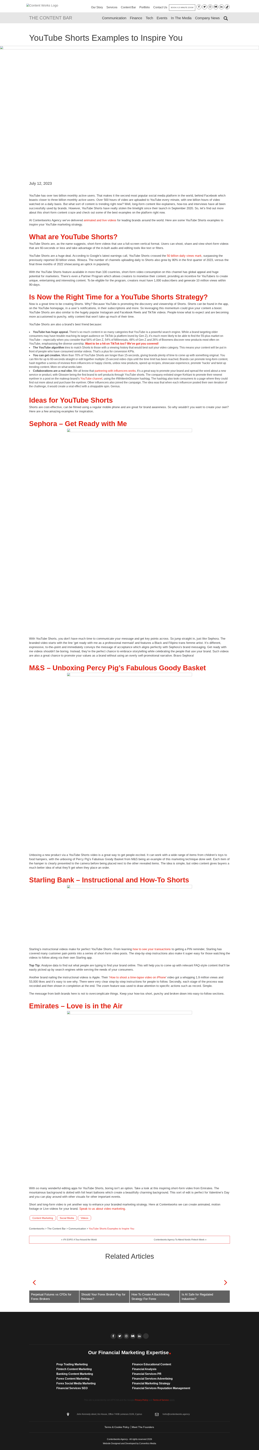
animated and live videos (100, 220)
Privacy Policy (141, 1400)
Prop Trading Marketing (72, 1364)
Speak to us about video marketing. (102, 1208)
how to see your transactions (152, 949)
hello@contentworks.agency (176, 1414)
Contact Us (160, 7)
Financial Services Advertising (152, 1378)
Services (111, 7)
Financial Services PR (146, 1373)
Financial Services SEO (72, 1388)
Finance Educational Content (151, 1364)
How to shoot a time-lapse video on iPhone (138, 977)
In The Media (181, 18)
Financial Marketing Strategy (151, 1383)
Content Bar (128, 7)
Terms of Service (161, 1400)
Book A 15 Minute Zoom (182, 7)
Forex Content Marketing (73, 1378)
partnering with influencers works (115, 370)
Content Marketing (42, 1218)
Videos (84, 1218)
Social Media (67, 1218)
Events (162, 18)
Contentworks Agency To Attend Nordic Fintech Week (179, 1239)
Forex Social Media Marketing (76, 1383)
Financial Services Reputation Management (161, 1388)
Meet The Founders (143, 1427)
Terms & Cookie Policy (116, 1427)
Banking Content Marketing (74, 1373)
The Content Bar (50, 17)
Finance (136, 18)
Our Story (97, 7)
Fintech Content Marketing (74, 1369)
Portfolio (144, 7)
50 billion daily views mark (184, 255)
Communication (114, 18)
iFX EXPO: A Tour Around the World (80, 1239)
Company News (207, 18)
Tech (149, 18)
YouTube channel (91, 378)
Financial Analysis (144, 1369)
